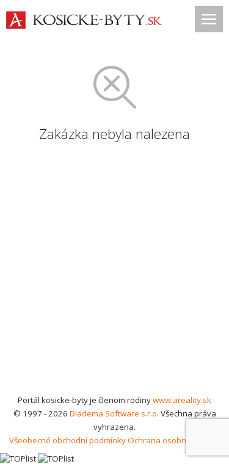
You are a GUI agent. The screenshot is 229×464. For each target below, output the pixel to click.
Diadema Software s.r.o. (114, 413)
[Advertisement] (114, 273)
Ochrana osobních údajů (174, 440)
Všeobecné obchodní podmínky (67, 440)
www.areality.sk (182, 399)
